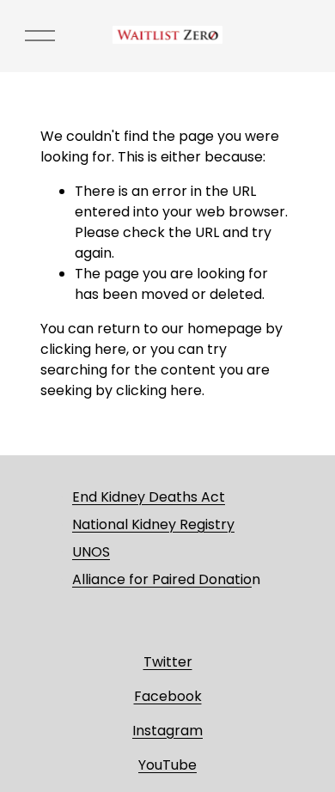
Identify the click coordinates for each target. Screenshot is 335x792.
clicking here (83, 349)
